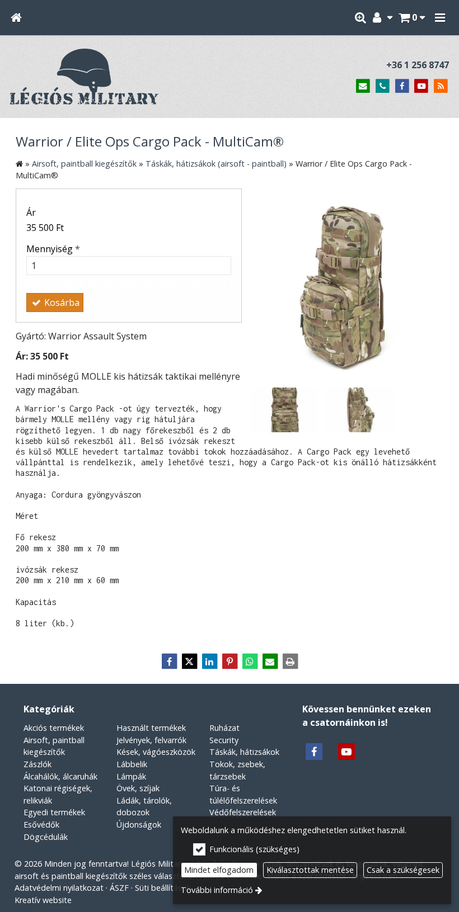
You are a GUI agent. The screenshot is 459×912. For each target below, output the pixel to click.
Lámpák (131, 776)
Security (223, 740)
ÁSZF (119, 887)
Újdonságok (138, 824)
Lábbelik (131, 764)
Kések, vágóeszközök (155, 751)
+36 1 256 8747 (417, 65)
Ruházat (224, 727)
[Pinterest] (229, 661)
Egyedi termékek (54, 812)
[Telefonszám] (382, 86)
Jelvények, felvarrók (151, 740)
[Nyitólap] (16, 18)
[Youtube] (421, 86)
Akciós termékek (54, 727)
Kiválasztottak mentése (310, 869)
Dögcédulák (46, 836)
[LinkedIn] (209, 661)
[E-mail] (363, 86)
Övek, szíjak (138, 788)
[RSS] (441, 86)
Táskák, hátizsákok (244, 751)
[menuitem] (16, 18)
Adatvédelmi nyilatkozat (59, 887)
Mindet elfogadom (219, 869)
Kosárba (60, 302)
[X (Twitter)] (189, 661)
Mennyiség (53, 249)
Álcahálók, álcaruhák (60, 776)
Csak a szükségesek (403, 869)
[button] (440, 18)
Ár (31, 212)
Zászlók (37, 764)
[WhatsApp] (250, 661)
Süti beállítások (163, 887)
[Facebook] (402, 86)
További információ (217, 890)
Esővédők (41, 824)
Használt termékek (151, 727)
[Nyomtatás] (290, 661)
